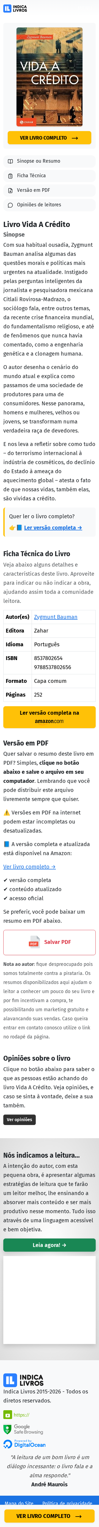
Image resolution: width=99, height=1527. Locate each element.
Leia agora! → (50, 1245)
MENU (85, 8)
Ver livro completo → (29, 866)
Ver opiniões (19, 1119)
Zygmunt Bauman (56, 617)
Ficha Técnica (31, 176)
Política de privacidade (67, 1504)
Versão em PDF (33, 190)
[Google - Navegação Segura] (23, 1428)
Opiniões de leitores (39, 205)
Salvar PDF (57, 942)
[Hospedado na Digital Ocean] (24, 1443)
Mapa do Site (19, 1504)
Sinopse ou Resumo (38, 161)
